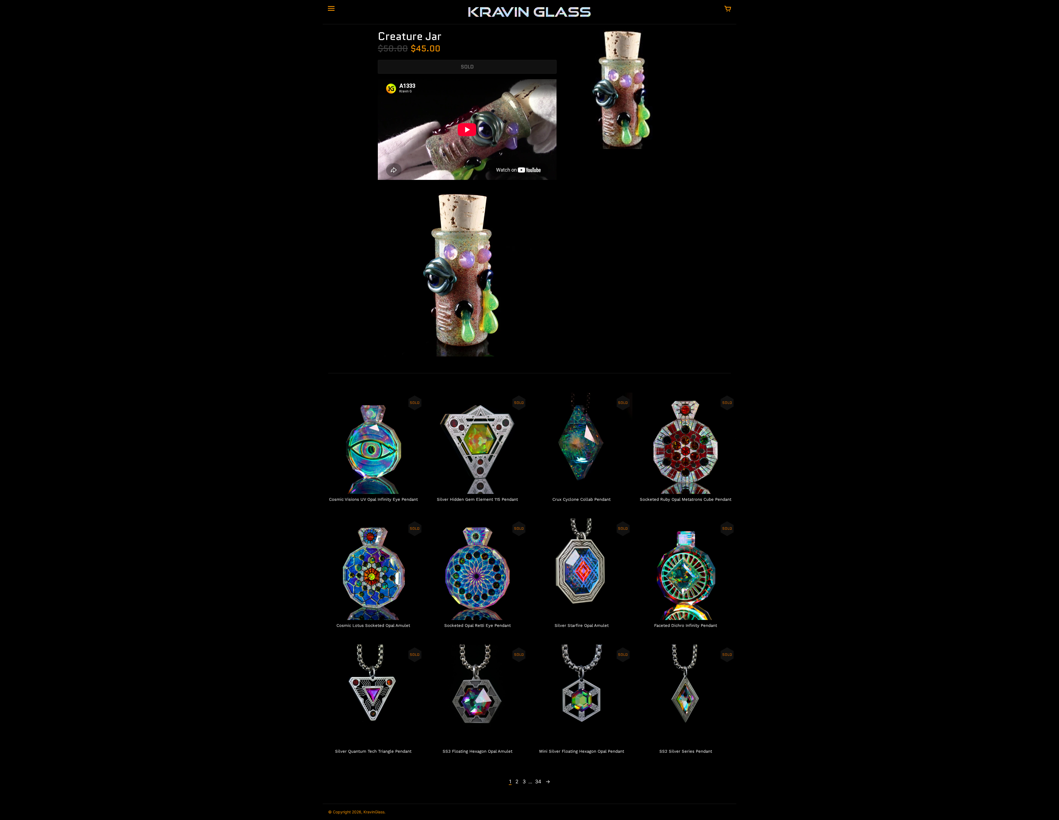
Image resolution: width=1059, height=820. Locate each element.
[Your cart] (727, 9)
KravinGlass (373, 812)
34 (538, 781)
